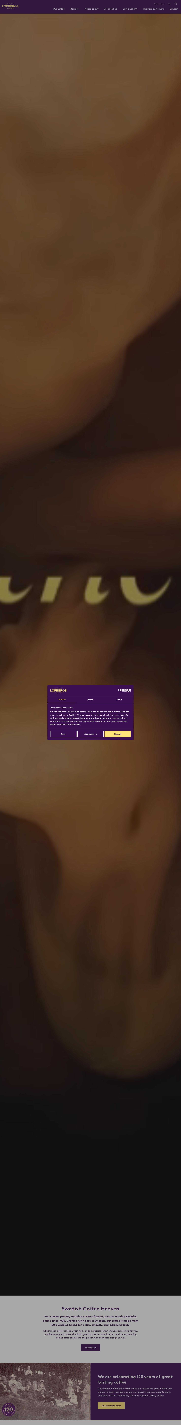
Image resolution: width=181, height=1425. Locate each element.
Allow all (117, 734)
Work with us (159, 4)
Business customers (153, 8)
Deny (63, 734)
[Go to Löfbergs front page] (10, 8)
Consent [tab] (62, 699)
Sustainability (130, 8)
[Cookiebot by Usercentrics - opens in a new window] (120, 690)
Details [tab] (90, 699)
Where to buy (91, 8)
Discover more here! (111, 1405)
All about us (110, 8)
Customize (89, 734)
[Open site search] (176, 4)
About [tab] (119, 699)
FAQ (169, 4)
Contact (174, 8)
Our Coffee (59, 8)
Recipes (74, 8)
